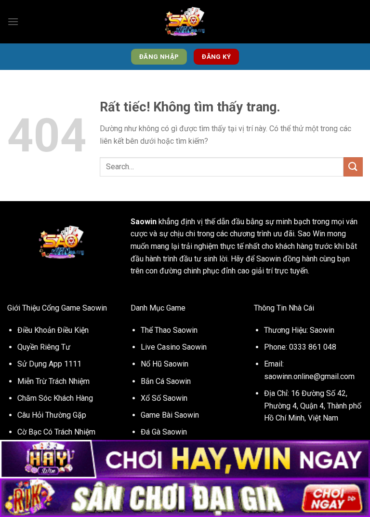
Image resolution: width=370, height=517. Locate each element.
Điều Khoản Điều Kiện (53, 330)
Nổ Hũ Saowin (164, 363)
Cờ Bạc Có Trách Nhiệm (56, 431)
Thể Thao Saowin (169, 330)
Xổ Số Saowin (164, 398)
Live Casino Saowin (174, 347)
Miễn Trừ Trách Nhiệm (53, 381)
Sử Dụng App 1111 (49, 363)
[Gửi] (353, 166)
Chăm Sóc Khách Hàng (55, 398)
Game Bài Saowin (170, 415)
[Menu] (13, 21)
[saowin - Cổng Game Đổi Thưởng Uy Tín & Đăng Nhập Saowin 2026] (185, 22)
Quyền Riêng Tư (43, 347)
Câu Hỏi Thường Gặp (51, 415)
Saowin (144, 221)
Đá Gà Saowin (164, 431)
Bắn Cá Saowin (166, 381)
